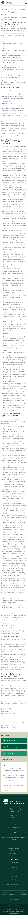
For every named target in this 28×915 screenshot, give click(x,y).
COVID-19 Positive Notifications (19, 909)
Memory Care (14, 870)
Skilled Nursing (14, 862)
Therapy (14, 845)
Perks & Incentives (14, 881)
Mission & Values (14, 824)
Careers (14, 832)
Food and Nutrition (14, 856)
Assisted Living (14, 867)
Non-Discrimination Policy (6, 909)
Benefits (14, 879)
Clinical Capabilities (14, 848)
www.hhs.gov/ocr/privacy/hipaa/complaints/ (12, 722)
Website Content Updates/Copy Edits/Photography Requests (14, 838)
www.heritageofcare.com (9, 130)
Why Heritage (14, 876)
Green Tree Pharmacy (14, 853)
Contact (14, 835)
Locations (14, 830)
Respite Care (14, 850)
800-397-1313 (14, 815)
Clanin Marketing (17, 901)
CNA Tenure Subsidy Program (14, 884)
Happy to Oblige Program (14, 827)
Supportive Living (14, 865)
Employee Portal (14, 886)
